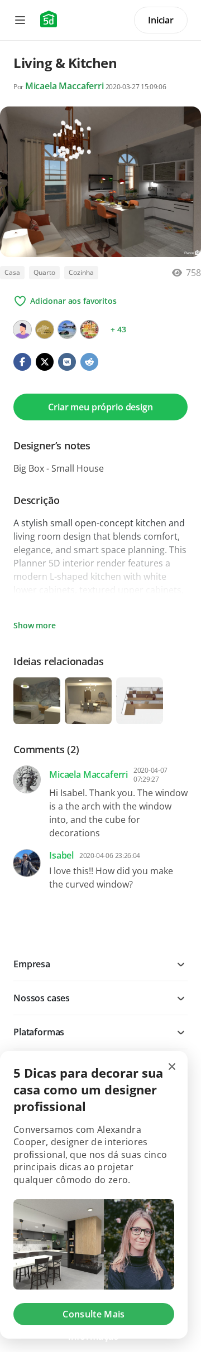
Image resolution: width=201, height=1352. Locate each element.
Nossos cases (41, 998)
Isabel (61, 855)
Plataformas (38, 1032)
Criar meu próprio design (100, 407)
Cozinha (81, 272)
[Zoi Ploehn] (22, 329)
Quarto (44, 272)
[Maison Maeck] (45, 329)
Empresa (31, 964)
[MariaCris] (67, 329)
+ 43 (118, 329)
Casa (12, 272)
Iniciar (161, 20)
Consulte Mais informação (94, 1316)
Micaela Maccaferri (64, 86)
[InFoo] (89, 329)
